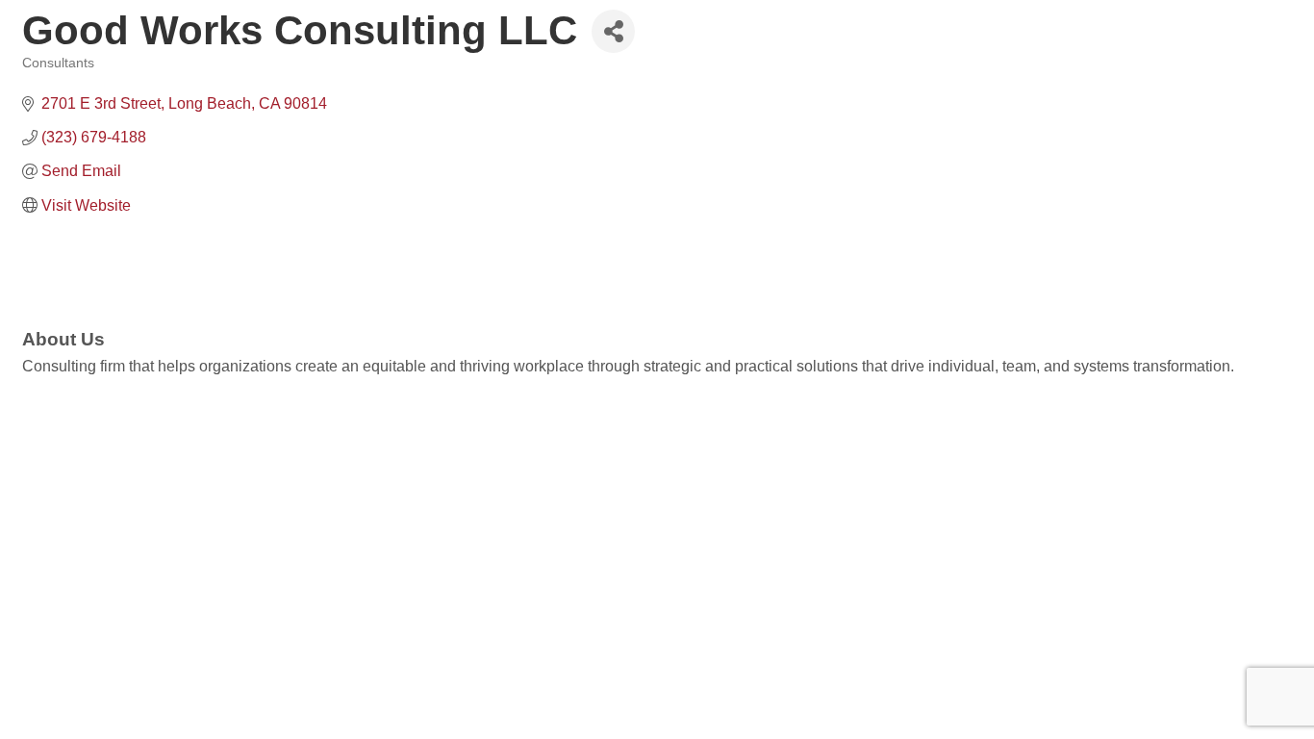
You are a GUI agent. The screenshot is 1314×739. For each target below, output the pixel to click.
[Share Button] (613, 31)
